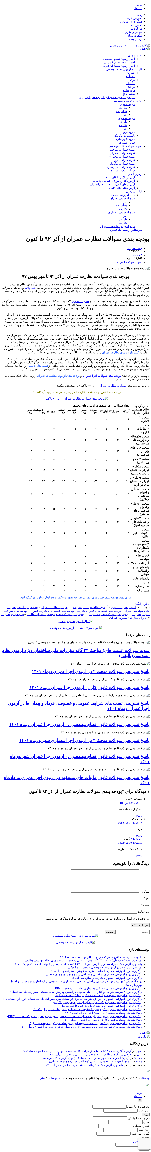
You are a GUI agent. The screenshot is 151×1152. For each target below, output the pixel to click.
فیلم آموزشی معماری (121, 212)
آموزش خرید (134, 18)
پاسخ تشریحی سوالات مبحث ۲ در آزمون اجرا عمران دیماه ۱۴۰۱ (91, 671)
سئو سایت (54, 1077)
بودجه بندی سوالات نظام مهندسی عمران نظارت (56, 614)
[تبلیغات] (144, 48)
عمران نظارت (138, 617)
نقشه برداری (127, 93)
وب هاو (145, 1077)
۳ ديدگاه (137, 255)
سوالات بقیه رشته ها (122, 170)
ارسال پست (134, 39)
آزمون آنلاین (135, 174)
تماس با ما (135, 25)
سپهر (139, 1050)
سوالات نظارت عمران (112, 385)
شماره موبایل (141, 1125)
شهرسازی (128, 90)
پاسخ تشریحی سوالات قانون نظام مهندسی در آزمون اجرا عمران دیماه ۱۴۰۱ (79, 724)
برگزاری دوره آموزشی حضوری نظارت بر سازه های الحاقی (106, 977)
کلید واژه (30, 287)
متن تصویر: (143, 1137)
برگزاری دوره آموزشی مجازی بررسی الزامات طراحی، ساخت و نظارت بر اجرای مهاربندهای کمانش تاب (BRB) (74, 1016)
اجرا (124, 114)
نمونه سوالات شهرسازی (120, 167)
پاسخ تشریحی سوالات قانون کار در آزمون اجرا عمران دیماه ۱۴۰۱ (89, 687)
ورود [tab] (139, 1092)
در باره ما (136, 28)
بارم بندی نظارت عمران (55, 607)
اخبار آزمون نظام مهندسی (119, 58)
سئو (43, 1077)
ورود (139, 4)
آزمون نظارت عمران (123, 607)
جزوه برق (129, 132)
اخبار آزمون (135, 55)
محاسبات (121, 111)
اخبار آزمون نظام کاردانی (119, 62)
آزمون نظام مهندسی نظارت (90, 607)
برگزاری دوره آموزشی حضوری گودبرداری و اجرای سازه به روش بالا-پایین (97, 1002)
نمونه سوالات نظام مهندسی (125, 146)
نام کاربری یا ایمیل (138, 1106)
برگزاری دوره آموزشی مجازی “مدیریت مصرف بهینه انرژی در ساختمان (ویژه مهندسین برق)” (85, 1023)
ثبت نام (137, 8)
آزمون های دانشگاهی (122, 187)
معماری (130, 76)
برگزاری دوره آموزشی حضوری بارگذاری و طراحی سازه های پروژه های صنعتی (94, 974)
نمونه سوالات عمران (122, 153)
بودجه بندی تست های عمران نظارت (99, 610)
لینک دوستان (134, 35)
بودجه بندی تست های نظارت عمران (52, 610)
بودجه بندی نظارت (12, 614)
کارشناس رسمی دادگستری (125, 229)
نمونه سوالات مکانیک (122, 163)
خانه (139, 14)
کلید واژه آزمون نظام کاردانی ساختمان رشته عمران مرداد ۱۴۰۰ (84, 1064)
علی (139, 1054)
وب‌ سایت (144, 911)
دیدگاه (145, 891)
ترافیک (131, 86)
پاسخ (139, 815)
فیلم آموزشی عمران (122, 198)
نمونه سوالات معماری (121, 156)
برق (132, 79)
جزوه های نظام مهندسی (127, 100)
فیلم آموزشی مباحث (122, 194)
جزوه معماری (126, 118)
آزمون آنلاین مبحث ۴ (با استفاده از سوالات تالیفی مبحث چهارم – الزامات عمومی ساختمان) (77, 1050)
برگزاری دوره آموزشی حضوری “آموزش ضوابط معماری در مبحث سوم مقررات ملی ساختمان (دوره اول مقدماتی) (72, 998)
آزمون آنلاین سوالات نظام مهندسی (114, 181)
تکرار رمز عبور (140, 1133)
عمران (131, 72)
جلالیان (138, 1057)
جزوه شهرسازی (125, 139)
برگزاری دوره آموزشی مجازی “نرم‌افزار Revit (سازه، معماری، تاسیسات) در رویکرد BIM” (87, 1009)
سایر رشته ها (127, 142)
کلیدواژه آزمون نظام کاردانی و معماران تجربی (107, 97)
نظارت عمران (80, 301)
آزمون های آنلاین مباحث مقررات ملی (112, 184)
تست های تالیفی (38, 365)
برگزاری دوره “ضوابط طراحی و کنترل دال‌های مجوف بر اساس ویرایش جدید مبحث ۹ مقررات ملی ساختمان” (76, 991)
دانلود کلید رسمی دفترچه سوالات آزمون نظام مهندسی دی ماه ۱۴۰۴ (101, 956)
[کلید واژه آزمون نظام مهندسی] (130, 45)
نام (147, 898)
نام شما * (136, 839)
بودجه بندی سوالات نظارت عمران (108, 614)
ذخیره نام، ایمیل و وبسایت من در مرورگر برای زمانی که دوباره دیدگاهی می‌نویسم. (95, 918)
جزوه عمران (127, 104)
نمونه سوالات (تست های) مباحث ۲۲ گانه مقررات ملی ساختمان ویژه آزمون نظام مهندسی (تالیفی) (83, 960)
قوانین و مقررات (132, 32)
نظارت (123, 107)
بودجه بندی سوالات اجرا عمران (102, 375)
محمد (139, 1061)
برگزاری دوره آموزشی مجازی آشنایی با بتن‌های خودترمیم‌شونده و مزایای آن (96, 970)
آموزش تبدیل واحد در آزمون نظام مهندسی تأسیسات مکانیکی (105, 967)
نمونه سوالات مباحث (122, 149)
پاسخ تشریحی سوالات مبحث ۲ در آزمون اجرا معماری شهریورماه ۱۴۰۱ (84, 740)
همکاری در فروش (131, 21)
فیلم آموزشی (134, 191)
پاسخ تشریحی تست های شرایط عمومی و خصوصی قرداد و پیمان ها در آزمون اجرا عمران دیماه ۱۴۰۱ (81, 1026)
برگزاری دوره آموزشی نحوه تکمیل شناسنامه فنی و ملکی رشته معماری (98, 995)
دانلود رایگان (142, 603)
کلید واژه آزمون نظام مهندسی (124, 69)
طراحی (122, 121)
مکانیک (130, 83)
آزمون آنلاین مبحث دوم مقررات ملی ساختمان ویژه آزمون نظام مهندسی (85, 1057)
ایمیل (145, 904)
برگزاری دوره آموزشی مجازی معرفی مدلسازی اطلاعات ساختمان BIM (98, 988)
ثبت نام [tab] (137, 1096)
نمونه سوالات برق (124, 160)
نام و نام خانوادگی (139, 1118)
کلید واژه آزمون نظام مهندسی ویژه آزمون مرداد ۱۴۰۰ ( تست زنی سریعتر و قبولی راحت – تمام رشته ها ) (78, 963)
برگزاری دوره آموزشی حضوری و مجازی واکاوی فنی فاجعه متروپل (101, 1005)
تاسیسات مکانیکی (124, 135)
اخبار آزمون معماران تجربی (118, 65)
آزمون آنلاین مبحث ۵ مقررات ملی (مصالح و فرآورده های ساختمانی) (90, 1061)
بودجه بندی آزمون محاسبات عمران (58, 375)
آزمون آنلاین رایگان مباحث (119, 177)
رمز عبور (144, 1110)
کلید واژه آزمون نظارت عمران (120, 352)
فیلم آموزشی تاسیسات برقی (117, 226)
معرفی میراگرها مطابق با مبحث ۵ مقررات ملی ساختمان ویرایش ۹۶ (91, 1054)
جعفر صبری (134, 248)
